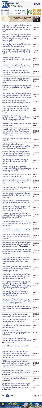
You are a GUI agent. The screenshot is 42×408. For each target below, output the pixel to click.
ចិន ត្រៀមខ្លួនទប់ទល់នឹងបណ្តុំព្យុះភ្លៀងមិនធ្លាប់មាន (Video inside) (14, 379)
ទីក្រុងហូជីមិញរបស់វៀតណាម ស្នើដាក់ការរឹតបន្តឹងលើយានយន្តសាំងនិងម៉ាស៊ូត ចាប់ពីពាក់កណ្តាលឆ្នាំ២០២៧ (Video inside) (16, 309)
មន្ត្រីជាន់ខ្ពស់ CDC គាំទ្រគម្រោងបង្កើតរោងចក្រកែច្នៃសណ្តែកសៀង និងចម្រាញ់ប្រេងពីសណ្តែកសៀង (15, 321)
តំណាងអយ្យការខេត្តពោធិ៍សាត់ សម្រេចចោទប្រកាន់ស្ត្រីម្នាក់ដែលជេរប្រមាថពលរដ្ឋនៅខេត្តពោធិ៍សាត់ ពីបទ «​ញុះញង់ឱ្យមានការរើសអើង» (16, 252)
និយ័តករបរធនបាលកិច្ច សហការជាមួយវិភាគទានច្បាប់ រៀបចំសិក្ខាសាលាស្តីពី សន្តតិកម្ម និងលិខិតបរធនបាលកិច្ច (16, 202)
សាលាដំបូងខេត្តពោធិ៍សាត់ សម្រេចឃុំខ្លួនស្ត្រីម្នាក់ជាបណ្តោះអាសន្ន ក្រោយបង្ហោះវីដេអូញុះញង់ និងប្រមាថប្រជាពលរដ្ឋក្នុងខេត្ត (16, 52)
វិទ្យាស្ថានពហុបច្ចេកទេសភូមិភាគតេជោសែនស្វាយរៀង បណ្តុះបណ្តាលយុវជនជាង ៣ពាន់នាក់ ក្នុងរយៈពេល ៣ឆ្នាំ (16, 315)
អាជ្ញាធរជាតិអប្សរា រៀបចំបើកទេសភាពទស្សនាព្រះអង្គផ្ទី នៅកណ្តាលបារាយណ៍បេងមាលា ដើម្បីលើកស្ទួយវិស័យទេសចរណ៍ (16, 182)
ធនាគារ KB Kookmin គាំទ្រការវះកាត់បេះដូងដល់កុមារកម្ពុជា (16, 347)
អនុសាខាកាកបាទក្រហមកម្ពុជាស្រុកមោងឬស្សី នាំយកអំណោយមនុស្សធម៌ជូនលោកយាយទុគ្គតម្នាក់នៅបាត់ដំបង (16, 66)
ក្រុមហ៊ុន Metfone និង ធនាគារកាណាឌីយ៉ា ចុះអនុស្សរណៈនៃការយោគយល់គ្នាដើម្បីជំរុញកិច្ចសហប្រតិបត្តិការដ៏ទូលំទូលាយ (16, 333)
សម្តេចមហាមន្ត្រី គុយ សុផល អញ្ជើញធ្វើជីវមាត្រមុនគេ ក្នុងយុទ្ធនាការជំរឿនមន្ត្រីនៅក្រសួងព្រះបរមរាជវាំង (16, 45)
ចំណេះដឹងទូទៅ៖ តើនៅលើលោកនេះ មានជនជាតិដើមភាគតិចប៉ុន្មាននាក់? (16, 140)
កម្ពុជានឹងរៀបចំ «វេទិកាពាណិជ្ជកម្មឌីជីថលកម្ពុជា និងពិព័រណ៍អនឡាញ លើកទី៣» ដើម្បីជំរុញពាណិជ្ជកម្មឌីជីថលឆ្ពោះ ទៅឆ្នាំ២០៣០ (16, 73)
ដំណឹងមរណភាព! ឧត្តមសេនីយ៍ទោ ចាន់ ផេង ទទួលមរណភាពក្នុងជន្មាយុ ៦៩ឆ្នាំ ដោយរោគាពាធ (16, 176)
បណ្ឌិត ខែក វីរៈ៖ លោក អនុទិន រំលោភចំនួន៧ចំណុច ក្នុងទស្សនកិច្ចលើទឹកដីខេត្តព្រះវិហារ (16, 189)
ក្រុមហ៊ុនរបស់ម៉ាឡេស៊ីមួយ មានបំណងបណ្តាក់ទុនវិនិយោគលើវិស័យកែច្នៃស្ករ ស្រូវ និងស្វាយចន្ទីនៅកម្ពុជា (16, 60)
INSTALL (37, 4)
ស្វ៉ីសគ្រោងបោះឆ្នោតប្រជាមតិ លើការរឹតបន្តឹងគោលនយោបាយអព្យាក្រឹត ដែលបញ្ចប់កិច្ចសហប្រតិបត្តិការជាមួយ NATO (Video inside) (16, 341)
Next (11, 395)
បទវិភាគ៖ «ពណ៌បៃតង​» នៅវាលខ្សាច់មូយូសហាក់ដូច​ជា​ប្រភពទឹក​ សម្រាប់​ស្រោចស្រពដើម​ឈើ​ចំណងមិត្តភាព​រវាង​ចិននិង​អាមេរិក (16, 237)
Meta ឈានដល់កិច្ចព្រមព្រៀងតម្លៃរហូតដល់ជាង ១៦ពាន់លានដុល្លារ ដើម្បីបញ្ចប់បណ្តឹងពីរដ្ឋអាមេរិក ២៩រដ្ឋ (16, 102)
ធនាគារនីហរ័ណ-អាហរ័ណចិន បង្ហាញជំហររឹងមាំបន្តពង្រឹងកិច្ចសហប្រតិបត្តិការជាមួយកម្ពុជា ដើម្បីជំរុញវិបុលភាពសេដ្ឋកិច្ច (16, 80)
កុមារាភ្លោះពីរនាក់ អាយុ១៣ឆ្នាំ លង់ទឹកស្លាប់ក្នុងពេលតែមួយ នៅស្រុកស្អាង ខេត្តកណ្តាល (16, 326)
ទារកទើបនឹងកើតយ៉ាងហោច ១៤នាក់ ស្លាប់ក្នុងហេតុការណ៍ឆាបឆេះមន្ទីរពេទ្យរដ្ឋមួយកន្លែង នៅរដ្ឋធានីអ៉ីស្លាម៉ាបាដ (15, 161)
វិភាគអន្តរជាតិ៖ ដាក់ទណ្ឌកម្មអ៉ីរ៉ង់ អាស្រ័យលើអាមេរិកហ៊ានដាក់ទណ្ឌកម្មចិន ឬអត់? (16, 125)
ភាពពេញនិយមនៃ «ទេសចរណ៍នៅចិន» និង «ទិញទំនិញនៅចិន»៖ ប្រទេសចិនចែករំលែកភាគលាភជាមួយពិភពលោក (16, 230)
